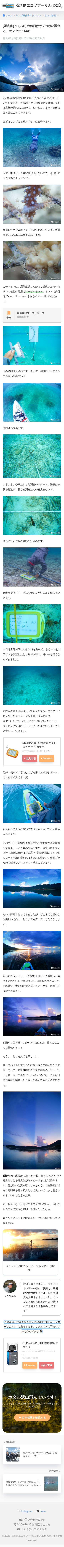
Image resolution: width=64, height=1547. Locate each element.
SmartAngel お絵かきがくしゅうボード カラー (39, 744)
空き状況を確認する (34, 1417)
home (42, 1511)
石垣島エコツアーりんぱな (37, 5)
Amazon (47, 758)
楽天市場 (31, 758)
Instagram (26, 1511)
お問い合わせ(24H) (33, 1519)
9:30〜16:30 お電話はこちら (33, 1524)
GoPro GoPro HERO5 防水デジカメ (40, 1345)
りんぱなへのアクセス (33, 1529)
